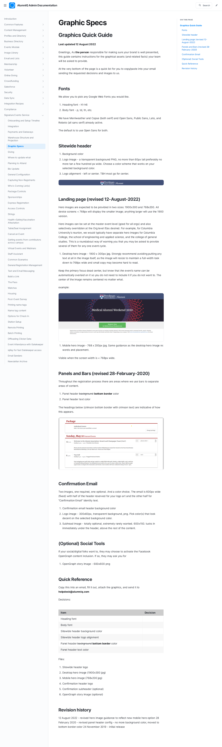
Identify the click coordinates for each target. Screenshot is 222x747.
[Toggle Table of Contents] (5, 5)
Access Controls (16, 208)
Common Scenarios (18, 259)
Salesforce (9, 86)
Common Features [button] (13, 24)
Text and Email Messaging (21, 271)
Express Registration (18, 203)
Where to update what (19, 157)
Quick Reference (75, 579)
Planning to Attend (17, 163)
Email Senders (15, 355)
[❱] (42, 24)
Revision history (74, 710)
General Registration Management (25, 265)
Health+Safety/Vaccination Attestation (21, 221)
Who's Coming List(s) (19, 185)
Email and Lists (11, 58)
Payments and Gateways (20, 132)
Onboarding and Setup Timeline (24, 120)
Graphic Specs (16, 146)
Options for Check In (18, 316)
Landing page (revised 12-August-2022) (99, 199)
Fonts (64, 88)
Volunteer (9, 69)
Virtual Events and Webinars (22, 248)
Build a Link (13, 276)
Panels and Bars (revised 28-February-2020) (104, 373)
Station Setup (14, 321)
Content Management (15, 30)
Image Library (11, 52)
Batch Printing (15, 333)
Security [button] (8, 92)
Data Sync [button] (9, 98)
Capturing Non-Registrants (21, 180)
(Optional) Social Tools (81, 543)
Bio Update (13, 168)
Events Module (11, 47)
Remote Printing (16, 327)
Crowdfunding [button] (11, 81)
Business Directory (13, 41)
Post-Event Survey (17, 299)
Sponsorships (15, 197)
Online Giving (10, 75)
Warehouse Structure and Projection (21, 139)
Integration (13, 126)
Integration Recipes (14, 103)
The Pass (12, 282)
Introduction (10, 18)
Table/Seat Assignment (19, 228)
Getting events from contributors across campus (24, 241)
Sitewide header (74, 145)
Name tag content (17, 310)
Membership (10, 64)
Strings (11, 214)
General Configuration (19, 174)
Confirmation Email (77, 483)
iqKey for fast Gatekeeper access (25, 350)
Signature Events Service (16, 115)
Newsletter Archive (17, 361)
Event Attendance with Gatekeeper (25, 344)
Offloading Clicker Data (19, 339)
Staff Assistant (15, 254)
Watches (12, 288)
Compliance (10, 109)
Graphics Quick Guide (85, 35)
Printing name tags (17, 304)
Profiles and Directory (15, 35)
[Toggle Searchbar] (204, 5)
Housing (12, 293)
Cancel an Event (16, 234)
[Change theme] (216, 5)
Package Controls (17, 191)
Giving (11, 152)
